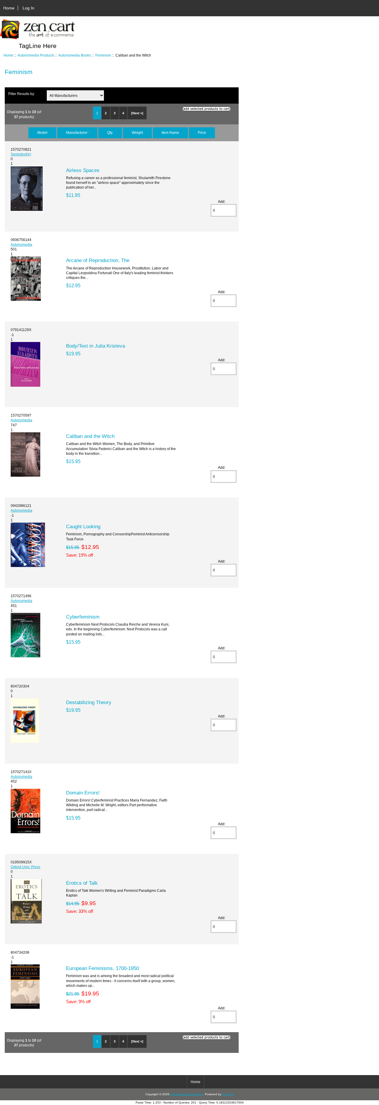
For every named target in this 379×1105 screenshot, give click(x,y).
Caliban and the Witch (90, 436)
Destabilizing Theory (88, 702)
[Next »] (137, 113)
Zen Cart (228, 1094)
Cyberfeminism (82, 617)
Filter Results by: (21, 94)
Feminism (103, 55)
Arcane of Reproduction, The (97, 260)
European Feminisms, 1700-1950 (102, 968)
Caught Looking (83, 526)
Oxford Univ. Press (25, 867)
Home (9, 8)
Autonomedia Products (35, 55)
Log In (28, 8)
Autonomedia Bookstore (186, 1094)
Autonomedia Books (74, 55)
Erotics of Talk (82, 883)
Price (202, 132)
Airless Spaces (82, 170)
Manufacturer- (77, 132)
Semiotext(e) (21, 154)
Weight (137, 132)
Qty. (110, 132)
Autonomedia (21, 244)
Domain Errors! (83, 793)
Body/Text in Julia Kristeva (95, 346)
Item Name (170, 132)
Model (42, 132)
